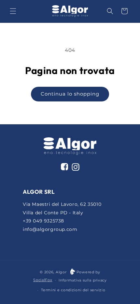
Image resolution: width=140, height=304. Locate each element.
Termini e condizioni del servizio (73, 290)
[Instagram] (75, 168)
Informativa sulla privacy (83, 280)
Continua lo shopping (70, 94)
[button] (13, 11)
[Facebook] (64, 166)
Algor (61, 272)
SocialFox (42, 280)
